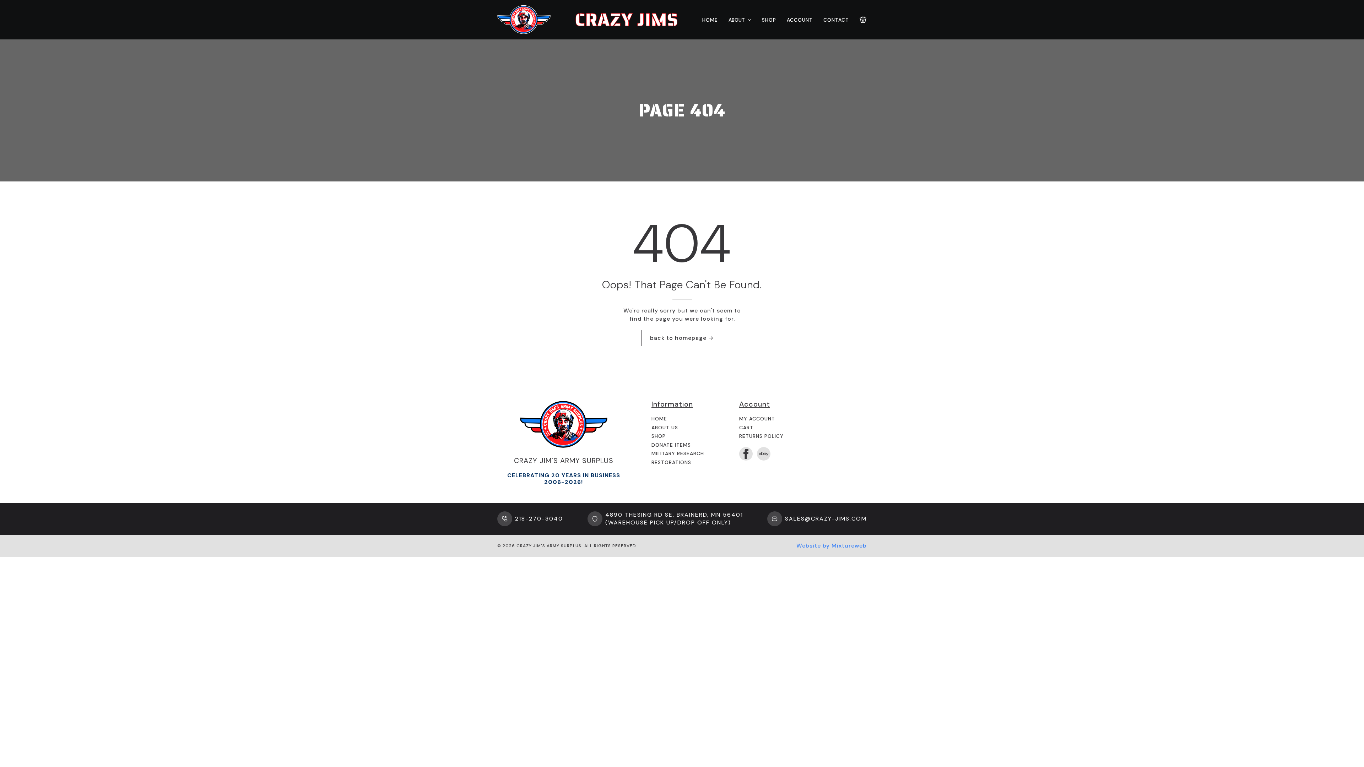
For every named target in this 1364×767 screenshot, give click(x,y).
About (737, 19)
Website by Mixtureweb (831, 545)
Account (800, 19)
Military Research (677, 453)
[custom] (763, 454)
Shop (769, 19)
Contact (836, 19)
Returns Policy (761, 436)
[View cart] (863, 19)
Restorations (671, 462)
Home (710, 19)
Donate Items (671, 445)
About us (664, 427)
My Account (757, 418)
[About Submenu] (748, 19)
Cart (746, 427)
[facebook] (746, 454)
